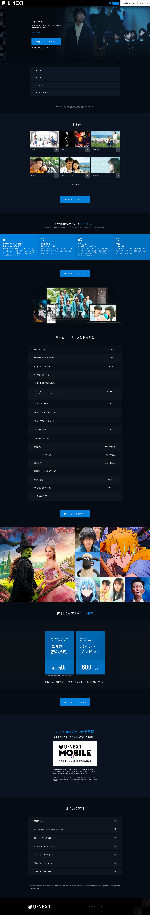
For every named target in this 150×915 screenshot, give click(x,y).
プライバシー (96, 906)
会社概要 (90, 906)
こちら (59, 48)
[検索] (110, 3)
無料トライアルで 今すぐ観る (134, 3)
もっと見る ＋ (75, 184)
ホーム (86, 906)
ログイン (115, 3)
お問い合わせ (102, 906)
